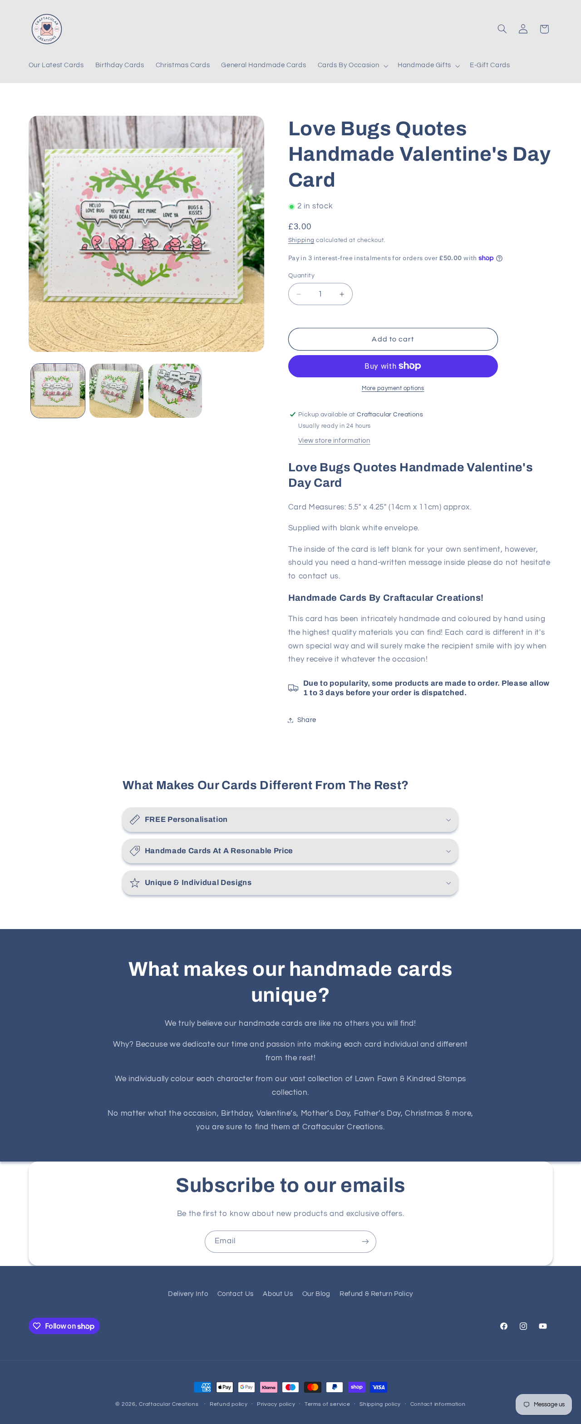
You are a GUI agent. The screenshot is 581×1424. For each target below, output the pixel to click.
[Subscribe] (365, 1242)
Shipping (301, 240)
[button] (352, 66)
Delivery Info (188, 1293)
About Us (278, 1293)
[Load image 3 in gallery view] (175, 391)
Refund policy (229, 1404)
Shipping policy (380, 1404)
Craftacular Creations (168, 1404)
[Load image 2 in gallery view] (116, 391)
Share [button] (306, 720)
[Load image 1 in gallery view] (58, 391)
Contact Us (235, 1293)
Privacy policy (276, 1404)
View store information (334, 440)
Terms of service (327, 1404)
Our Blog (316, 1293)
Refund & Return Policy (376, 1293)
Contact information (438, 1404)
